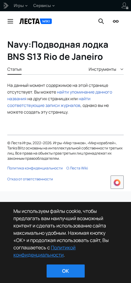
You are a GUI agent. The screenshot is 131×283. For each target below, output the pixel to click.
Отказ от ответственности (30, 179)
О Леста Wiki (77, 168)
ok (65, 271)
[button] (10, 21)
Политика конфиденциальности (35, 168)
